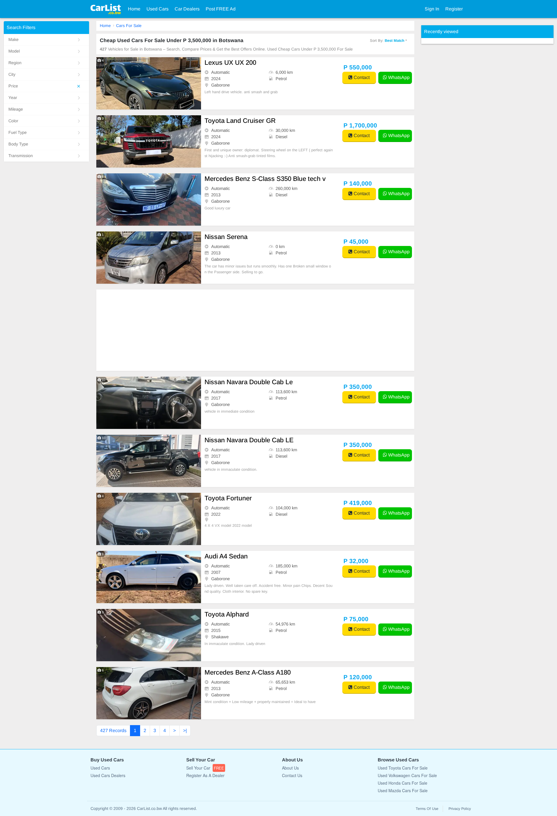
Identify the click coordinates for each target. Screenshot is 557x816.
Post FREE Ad (221, 8)
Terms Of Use (427, 809)
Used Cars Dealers (108, 775)
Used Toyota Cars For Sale (403, 768)
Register (454, 8)
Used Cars (158, 8)
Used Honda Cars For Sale (402, 783)
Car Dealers (187, 8)
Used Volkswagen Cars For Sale (407, 775)
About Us (290, 768)
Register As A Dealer (205, 775)
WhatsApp (398, 77)
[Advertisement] (255, 330)
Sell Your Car (205, 768)
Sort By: (387, 40)
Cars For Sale (129, 25)
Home (134, 8)
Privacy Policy (460, 809)
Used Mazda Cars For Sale (403, 790)
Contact (361, 77)
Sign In (432, 8)
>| (185, 730)
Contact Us (292, 775)
